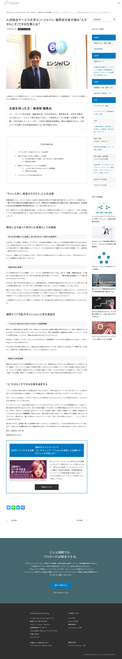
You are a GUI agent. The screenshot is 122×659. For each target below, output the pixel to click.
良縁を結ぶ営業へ (29, 161)
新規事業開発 (98, 49)
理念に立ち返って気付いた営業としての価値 (30, 156)
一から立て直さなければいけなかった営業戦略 (38, 168)
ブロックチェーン (105, 170)
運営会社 (71, 642)
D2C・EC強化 (98, 173)
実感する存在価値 (29, 171)
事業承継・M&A (106, 93)
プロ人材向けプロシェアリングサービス (44, 631)
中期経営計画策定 (100, 67)
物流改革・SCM (102, 75)
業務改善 (97, 93)
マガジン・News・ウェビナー (40, 624)
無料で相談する (61, 585)
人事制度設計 (98, 126)
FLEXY (70, 618)
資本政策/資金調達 (100, 147)
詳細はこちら (46, 487)
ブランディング (99, 111)
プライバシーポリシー (76, 645)
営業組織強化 (108, 70)
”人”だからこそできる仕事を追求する (28, 175)
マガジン (33, 12)
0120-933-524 (41, 645)
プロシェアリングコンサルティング (17, 12)
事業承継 (71, 624)
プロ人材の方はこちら (61, 593)
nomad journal (74, 628)
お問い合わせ (34, 634)
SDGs (107, 173)
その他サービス (73, 613)
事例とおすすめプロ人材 (38, 621)
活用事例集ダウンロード (38, 628)
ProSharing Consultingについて (42, 618)
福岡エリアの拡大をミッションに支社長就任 (30, 166)
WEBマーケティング (101, 72)
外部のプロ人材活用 (44, 12)
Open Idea (72, 621)
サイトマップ (34, 637)
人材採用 (108, 126)
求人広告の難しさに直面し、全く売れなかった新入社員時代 (43, 159)
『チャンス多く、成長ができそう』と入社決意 (31, 152)
